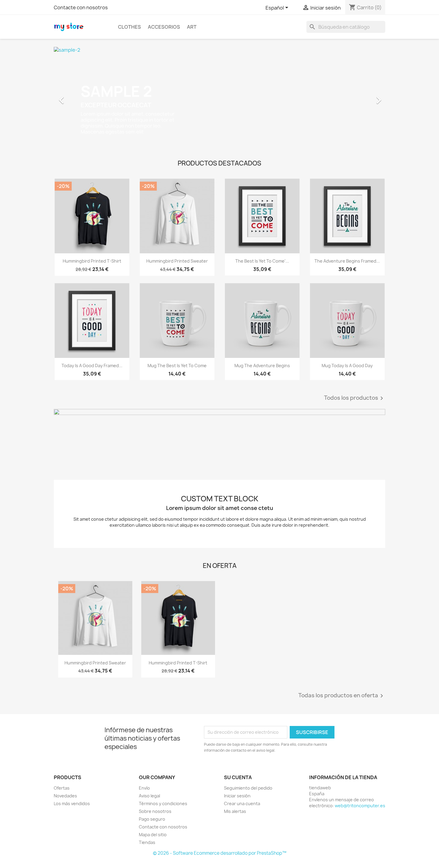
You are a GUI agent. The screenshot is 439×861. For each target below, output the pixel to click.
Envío (144, 788)
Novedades (65, 796)
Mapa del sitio (153, 834)
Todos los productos (354, 398)
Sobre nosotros (155, 811)
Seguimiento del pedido (248, 788)
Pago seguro (152, 819)
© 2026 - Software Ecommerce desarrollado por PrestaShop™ (219, 853)
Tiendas (147, 842)
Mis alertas (235, 811)
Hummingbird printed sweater (177, 261)
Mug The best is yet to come (177, 365)
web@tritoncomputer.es (360, 805)
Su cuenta (238, 777)
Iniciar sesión (237, 796)
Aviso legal (149, 796)
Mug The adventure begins (262, 365)
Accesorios (164, 27)
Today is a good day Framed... (92, 365)
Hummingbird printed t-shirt (92, 261)
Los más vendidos (72, 803)
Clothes (129, 27)
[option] (219, 97)
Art (192, 27)
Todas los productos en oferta (341, 695)
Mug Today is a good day (347, 365)
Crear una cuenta (242, 803)
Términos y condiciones (163, 803)
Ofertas (62, 788)
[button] (79, 97)
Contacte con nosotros (81, 7)
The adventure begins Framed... (347, 261)
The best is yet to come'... (262, 261)
